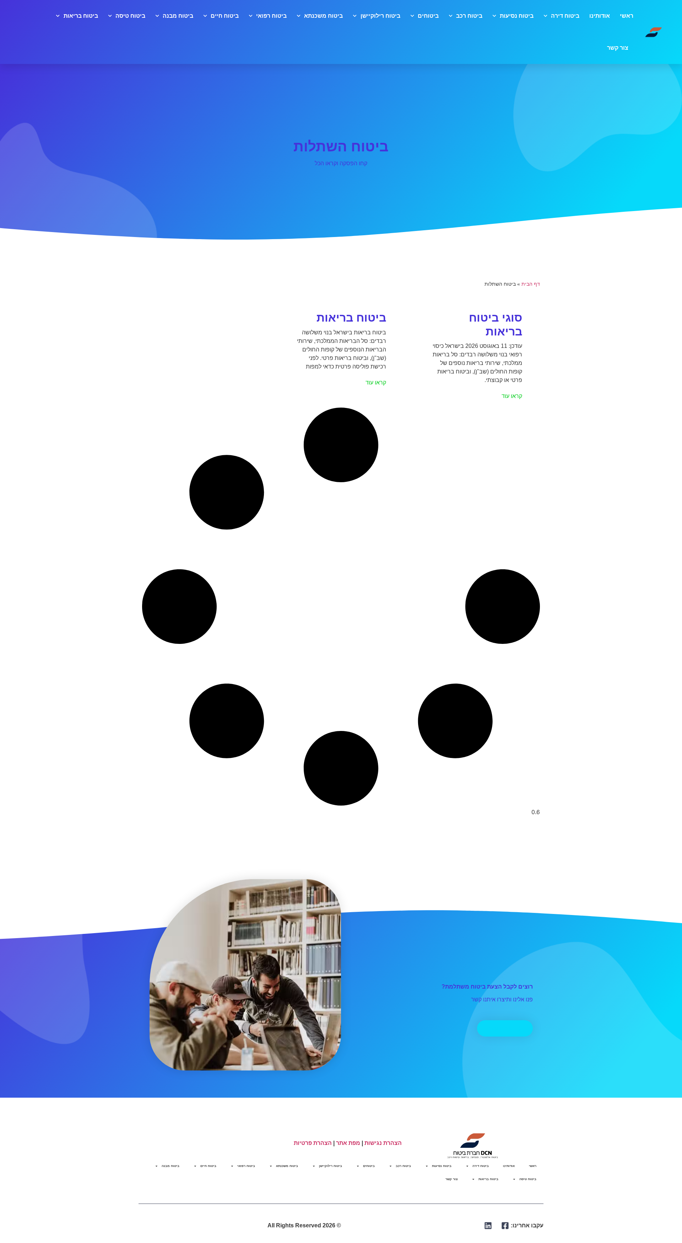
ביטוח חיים (225, 16)
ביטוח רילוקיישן (380, 16)
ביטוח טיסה (130, 16)
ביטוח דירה (565, 16)
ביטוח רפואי (271, 16)
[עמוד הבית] (653, 32)
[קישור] (505, 1225)
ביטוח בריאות (81, 16)
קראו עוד (512, 396)
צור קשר (617, 48)
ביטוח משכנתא (323, 16)
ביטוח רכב (469, 16)
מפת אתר (348, 1143)
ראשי (626, 16)
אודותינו (599, 16)
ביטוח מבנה (178, 16)
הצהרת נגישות (383, 1143)
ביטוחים (428, 16)
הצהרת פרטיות (313, 1143)
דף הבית (530, 284)
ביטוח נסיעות (517, 16)
